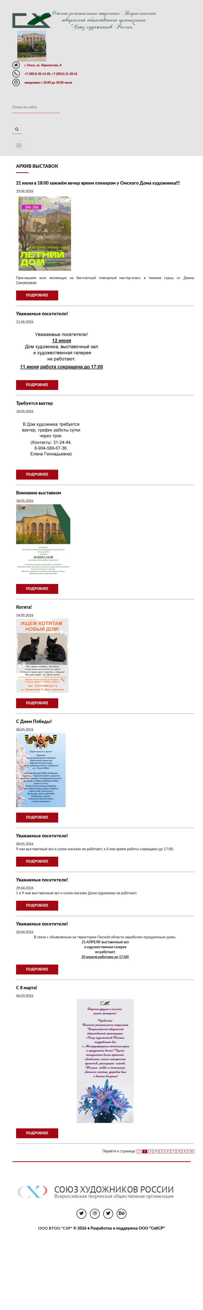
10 (191, 1151)
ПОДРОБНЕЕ (37, 295)
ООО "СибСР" (152, 1228)
